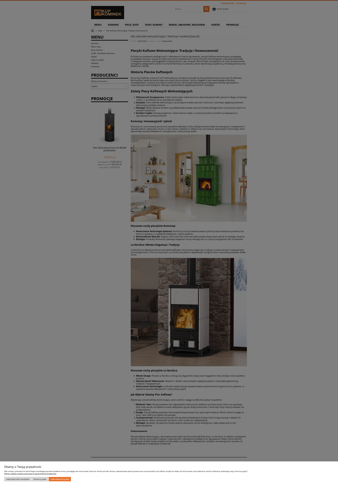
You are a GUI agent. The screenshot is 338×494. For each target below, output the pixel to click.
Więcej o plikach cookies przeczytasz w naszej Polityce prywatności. (30, 473)
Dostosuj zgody (39, 479)
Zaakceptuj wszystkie (60, 479)
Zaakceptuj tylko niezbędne (17, 479)
